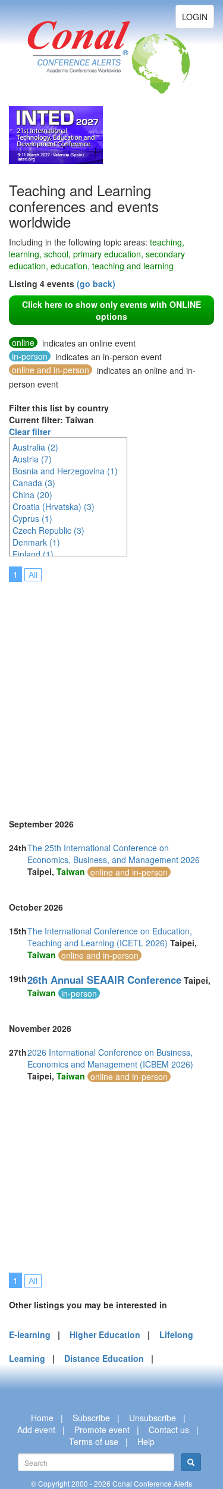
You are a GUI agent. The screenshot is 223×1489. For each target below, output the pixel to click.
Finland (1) (33, 554)
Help (146, 1441)
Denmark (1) (36, 542)
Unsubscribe (152, 1418)
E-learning (30, 1334)
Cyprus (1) (32, 518)
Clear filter (30, 431)
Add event (36, 1430)
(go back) (96, 283)
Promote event (102, 1430)
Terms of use (93, 1441)
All (33, 575)
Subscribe (91, 1418)
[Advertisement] (111, 692)
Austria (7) (32, 459)
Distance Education (104, 1358)
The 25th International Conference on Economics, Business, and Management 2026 (113, 853)
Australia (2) (35, 447)
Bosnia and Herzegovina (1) (65, 471)
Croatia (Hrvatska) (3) (53, 506)
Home (42, 1418)
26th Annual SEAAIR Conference (104, 979)
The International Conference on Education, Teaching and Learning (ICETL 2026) (109, 937)
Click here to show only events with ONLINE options (111, 310)
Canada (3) (33, 483)
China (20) (32, 494)
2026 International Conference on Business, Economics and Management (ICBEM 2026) (110, 1058)
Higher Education (105, 1334)
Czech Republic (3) (48, 530)
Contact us (169, 1430)
